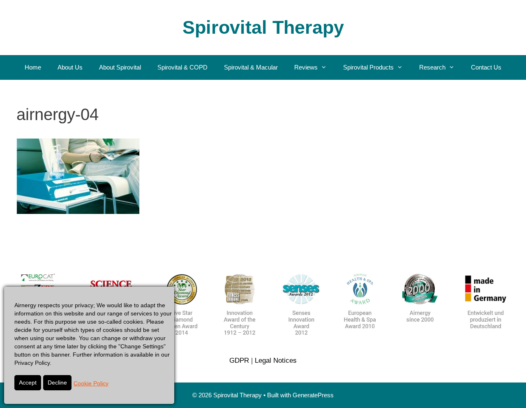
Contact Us (486, 67)
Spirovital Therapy (263, 27)
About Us (70, 67)
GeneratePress (313, 395)
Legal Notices (276, 360)
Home (33, 67)
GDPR (239, 360)
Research (432, 67)
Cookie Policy (91, 383)
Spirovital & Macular (251, 67)
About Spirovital (120, 67)
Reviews (306, 67)
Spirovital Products (368, 67)
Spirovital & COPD (182, 67)
